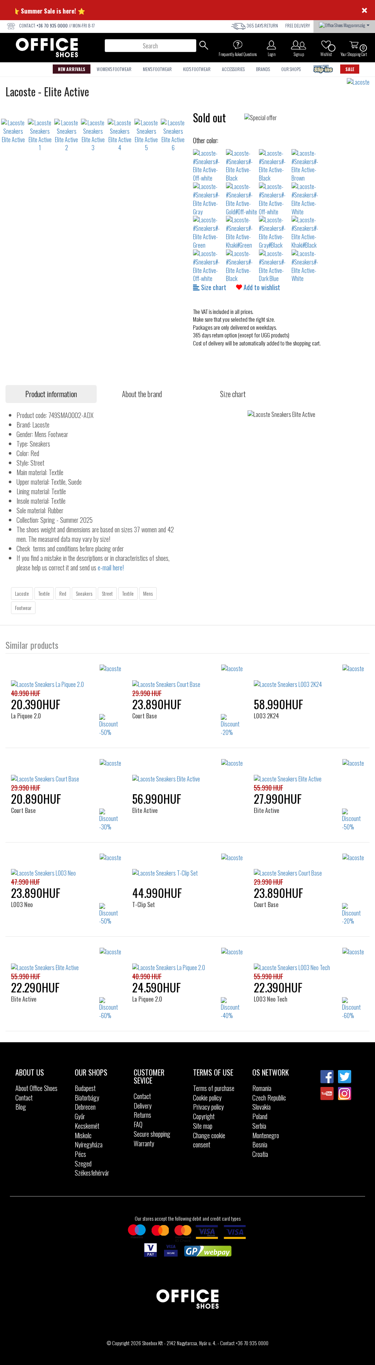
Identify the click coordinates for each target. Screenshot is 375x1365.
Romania (261, 1088)
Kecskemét (87, 1126)
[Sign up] (298, 45)
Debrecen (85, 1106)
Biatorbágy (87, 1097)
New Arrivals (71, 69)
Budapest (85, 1088)
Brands (263, 69)
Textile (44, 593)
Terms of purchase (213, 1088)
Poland (259, 1116)
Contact (24, 1097)
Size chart (213, 287)
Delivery (143, 1105)
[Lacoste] (361, 82)
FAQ (138, 1124)
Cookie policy (207, 1097)
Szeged (83, 1163)
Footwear (23, 607)
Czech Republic (269, 1097)
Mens (148, 593)
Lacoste (22, 593)
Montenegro (265, 1135)
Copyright (204, 1116)
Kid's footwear (197, 69)
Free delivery (297, 25)
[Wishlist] (325, 45)
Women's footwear (114, 69)
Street (107, 593)
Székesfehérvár (92, 1172)
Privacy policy (208, 1106)
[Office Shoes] (47, 47)
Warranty (144, 1143)
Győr (80, 1116)
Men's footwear (157, 69)
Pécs (80, 1154)
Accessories (233, 69)
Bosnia (259, 1144)
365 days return (262, 25)
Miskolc (83, 1135)
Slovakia (261, 1106)
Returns (142, 1115)
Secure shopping (152, 1134)
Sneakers (84, 593)
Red (62, 593)
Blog (20, 1106)
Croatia (260, 1154)
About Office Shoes (36, 1088)
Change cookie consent (209, 1140)
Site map (202, 1126)
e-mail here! (111, 567)
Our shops (291, 69)
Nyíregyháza (89, 1144)
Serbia (259, 1126)
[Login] (271, 45)
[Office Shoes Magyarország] (344, 24)
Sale (349, 69)
